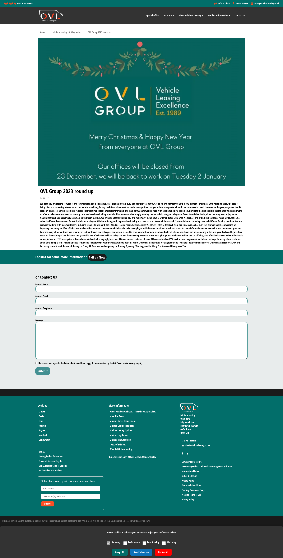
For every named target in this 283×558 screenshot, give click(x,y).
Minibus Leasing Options (121, 430)
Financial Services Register (51, 461)
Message (39, 320)
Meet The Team (117, 416)
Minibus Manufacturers (120, 439)
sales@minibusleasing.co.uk (266, 3)
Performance (134, 542)
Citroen (42, 411)
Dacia (41, 416)
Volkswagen (44, 439)
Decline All (163, 552)
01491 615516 (241, 3)
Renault (42, 425)
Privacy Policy (70, 363)
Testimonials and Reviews (50, 470)
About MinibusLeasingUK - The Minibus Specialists (133, 411)
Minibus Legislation (118, 435)
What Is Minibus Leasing (121, 449)
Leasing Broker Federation (50, 456)
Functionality (153, 542)
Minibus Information (218, 15)
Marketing (171, 542)
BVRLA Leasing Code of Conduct (53, 465)
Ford (41, 421)
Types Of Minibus (118, 444)
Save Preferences (141, 552)
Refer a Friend (223, 3)
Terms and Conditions (191, 485)
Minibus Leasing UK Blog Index (66, 32)
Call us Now (97, 257)
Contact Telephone (43, 308)
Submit (43, 371)
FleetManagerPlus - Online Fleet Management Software (207, 466)
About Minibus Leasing (190, 15)
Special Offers (152, 15)
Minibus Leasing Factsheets (122, 425)
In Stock (168, 15)
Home (42, 32)
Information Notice (190, 471)
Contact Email (41, 296)
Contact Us (240, 15)
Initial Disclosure (189, 476)
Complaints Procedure (191, 461)
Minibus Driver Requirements (123, 421)
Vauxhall (43, 435)
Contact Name (41, 284)
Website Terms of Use (191, 494)
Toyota (42, 430)
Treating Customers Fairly (193, 490)
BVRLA (42, 451)
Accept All (119, 552)
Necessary (115, 542)
